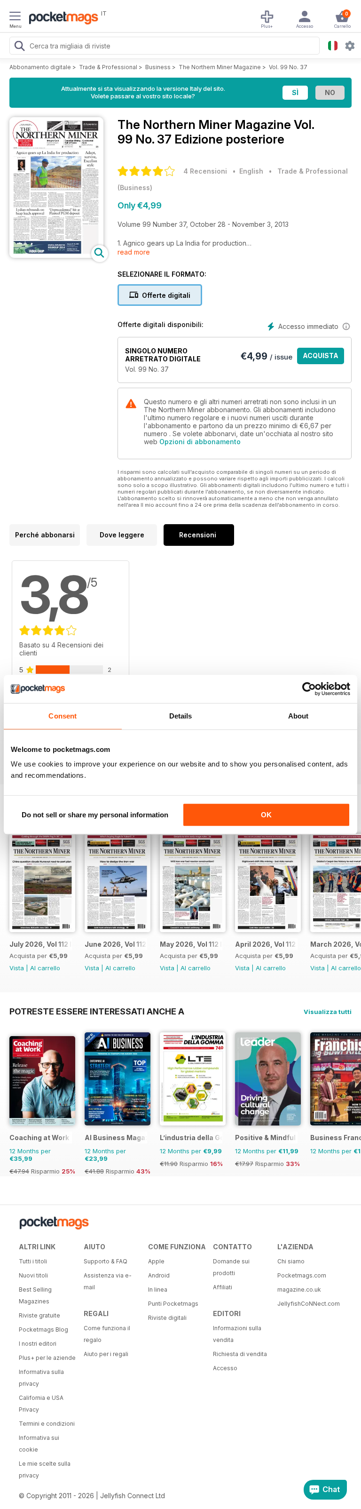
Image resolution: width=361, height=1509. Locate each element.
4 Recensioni (205, 171)
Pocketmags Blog (43, 1329)
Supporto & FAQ (105, 1261)
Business (158, 67)
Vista (16, 968)
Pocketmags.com (301, 1275)
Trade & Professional (108, 67)
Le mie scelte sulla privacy (45, 1469)
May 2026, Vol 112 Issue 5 (191, 944)
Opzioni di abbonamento (200, 442)
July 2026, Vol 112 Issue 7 (40, 944)
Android (159, 1275)
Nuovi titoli (33, 1275)
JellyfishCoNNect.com (306, 1303)
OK (266, 815)
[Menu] (15, 17)
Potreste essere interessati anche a (96, 1011)
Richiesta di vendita (240, 1353)
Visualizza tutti (328, 1011)
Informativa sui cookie (39, 1443)
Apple (156, 1261)
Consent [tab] (62, 716)
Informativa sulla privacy (41, 1377)
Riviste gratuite (39, 1315)
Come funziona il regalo (107, 1334)
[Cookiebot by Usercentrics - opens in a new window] (309, 689)
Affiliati (222, 1287)
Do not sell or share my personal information (95, 815)
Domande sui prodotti (231, 1267)
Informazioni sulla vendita (237, 1334)
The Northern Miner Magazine (220, 67)
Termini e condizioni (47, 1423)
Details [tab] (180, 716)
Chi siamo (291, 1261)
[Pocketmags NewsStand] (61, 18)
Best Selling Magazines (35, 1295)
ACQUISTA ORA (320, 357)
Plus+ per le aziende (47, 1357)
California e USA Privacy (41, 1403)
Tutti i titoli (33, 1261)
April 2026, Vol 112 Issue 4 (266, 944)
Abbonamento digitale (40, 67)
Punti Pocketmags (173, 1303)
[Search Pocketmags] (19, 47)
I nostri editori (37, 1343)
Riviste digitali (167, 1317)
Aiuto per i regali (106, 1353)
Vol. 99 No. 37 (288, 67)
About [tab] (298, 716)
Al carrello (45, 968)
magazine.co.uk (299, 1289)
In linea (157, 1289)
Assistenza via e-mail (108, 1281)
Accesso (225, 1368)
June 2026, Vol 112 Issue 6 (116, 944)
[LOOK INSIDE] (56, 255)
